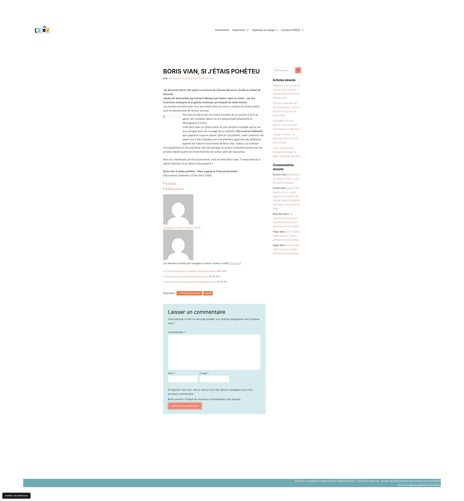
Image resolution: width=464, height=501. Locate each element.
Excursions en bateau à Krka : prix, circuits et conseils (286, 178)
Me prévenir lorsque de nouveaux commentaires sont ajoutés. (205, 399)
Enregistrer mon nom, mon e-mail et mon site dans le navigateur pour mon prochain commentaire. (210, 391)
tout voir (235, 263)
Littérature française (189, 293)
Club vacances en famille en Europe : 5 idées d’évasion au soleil (190, 282)
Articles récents (174, 188)
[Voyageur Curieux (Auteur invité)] (178, 223)
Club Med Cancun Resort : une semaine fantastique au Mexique (190, 271)
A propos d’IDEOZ (290, 30)
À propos (171, 183)
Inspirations (238, 30)
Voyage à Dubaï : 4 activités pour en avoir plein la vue (187, 276)
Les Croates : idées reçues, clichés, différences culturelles (287, 235)
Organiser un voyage (263, 30)
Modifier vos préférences (16, 495)
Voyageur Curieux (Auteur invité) (190, 78)
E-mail (204, 373)
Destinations (222, 30)
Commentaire (176, 332)
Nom (171, 373)
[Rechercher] (298, 70)
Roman (207, 293)
